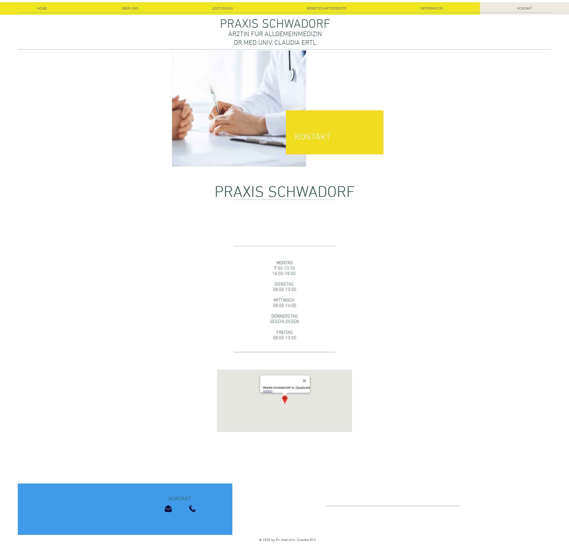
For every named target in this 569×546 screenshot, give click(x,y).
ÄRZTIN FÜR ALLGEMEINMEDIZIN (275, 34)
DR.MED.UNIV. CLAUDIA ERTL (275, 43)
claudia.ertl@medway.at (286, 358)
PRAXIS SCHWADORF (275, 24)
